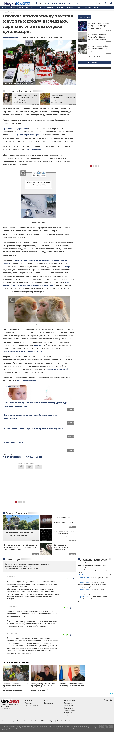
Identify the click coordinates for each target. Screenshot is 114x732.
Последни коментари (94, 559)
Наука (43, 3)
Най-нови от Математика (19, 91)
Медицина (60, 7)
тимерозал (68, 266)
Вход (46, 700)
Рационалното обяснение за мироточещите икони (19, 534)
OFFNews (4, 721)
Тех (76, 3)
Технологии (71, 7)
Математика (23, 7)
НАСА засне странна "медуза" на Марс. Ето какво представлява (97, 36)
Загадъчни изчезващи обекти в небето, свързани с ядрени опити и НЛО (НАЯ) (64, 534)
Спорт (62, 3)
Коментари (13, 559)
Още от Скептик (16, 513)
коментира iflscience (26, 381)
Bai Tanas (82, 575)
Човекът (50, 7)
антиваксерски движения (13, 457)
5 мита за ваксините (13, 442)
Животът (41, 7)
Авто (69, 3)
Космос (5, 7)
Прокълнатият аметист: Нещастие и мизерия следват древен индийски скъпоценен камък (20, 547)
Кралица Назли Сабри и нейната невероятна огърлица (99, 48)
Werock (59, 721)
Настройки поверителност (69, 714)
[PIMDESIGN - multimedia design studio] (105, 727)
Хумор (95, 7)
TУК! (29, 566)
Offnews (52, 3)
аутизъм (29, 457)
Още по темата (12, 386)
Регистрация (49, 703)
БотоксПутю (84, 578)
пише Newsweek (33, 149)
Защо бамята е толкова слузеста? (99, 575)
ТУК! (40, 569)
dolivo (81, 563)
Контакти (28, 700)
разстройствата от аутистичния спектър (22, 351)
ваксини (38, 457)
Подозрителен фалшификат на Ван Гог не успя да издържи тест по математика (63, 98)
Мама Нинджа (70, 721)
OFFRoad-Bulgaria (47, 721)
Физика (13, 7)
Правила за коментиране (69, 704)
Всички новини (94, 63)
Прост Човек (84, 582)
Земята (33, 7)
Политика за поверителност (69, 709)
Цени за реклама (31, 706)
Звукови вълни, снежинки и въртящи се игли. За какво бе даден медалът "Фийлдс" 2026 (25, 98)
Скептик (88, 7)
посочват (38, 345)
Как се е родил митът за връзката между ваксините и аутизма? (34, 429)
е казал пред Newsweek (57, 369)
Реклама (28, 703)
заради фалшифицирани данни (26, 135)
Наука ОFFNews (10, 37)
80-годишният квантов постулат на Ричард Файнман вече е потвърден (98, 26)
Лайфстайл (28, 721)
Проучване (8, 128)
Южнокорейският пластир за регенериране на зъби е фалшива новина (64, 521)
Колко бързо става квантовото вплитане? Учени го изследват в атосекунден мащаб (93, 570)
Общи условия (69, 700)
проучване (23, 128)
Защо (80, 7)
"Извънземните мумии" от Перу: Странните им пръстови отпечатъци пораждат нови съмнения (64, 551)
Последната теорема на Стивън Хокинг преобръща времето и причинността (92, 599)
